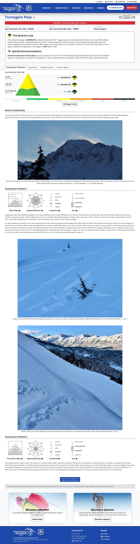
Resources (88, 8)
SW (29, 206)
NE (41, 195)
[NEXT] (134, 17)
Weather (76, 8)
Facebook (106, 536)
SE (41, 206)
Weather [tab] (33, 67)
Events (105, 534)
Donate (133, 8)
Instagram (106, 539)
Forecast (46, 8)
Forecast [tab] (16, 67)
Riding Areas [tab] (63, 67)
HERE (86, 58)
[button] (19, 210)
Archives (127, 17)
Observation (116, 8)
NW (30, 195)
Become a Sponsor (102, 519)
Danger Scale (71, 104)
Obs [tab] (46, 67)
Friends (100, 8)
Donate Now (37, 519)
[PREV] (120, 17)
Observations (61, 8)
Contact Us (78, 541)
